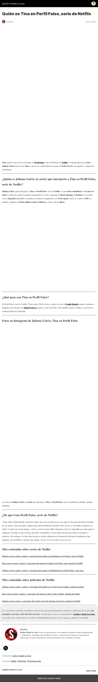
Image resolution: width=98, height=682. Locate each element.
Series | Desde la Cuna (21, 656)
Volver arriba (91, 671)
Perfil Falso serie (34, 661)
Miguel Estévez (30, 307)
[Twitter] (5, 648)
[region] (49, 95)
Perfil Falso (39, 162)
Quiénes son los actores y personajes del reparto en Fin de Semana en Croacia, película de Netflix (41, 601)
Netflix (13, 661)
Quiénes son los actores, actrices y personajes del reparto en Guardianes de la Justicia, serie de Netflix (43, 556)
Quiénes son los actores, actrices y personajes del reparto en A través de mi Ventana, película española (43, 586)
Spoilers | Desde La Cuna (84, 614)
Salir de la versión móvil (49, 678)
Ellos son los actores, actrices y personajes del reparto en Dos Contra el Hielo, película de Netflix (41, 594)
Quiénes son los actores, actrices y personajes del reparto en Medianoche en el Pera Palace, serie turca (43, 570)
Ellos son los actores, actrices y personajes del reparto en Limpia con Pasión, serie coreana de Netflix (42, 563)
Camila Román (71, 304)
